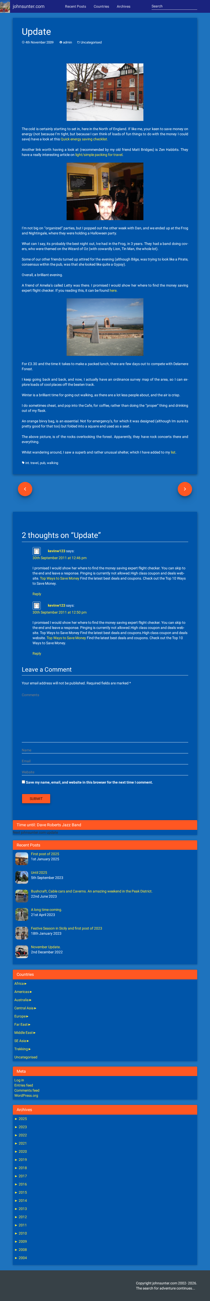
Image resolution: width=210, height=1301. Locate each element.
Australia (21, 1000)
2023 (20, 1127)
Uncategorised (91, 42)
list (173, 452)
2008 (20, 1250)
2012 (20, 1217)
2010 (20, 1233)
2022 (20, 1135)
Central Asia (24, 1008)
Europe (20, 1016)
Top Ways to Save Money (59, 578)
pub (42, 463)
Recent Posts (75, 6)
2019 (20, 1160)
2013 (20, 1209)
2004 (20, 1258)
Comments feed (26, 1090)
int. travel (31, 463)
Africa (19, 983)
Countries (101, 6)
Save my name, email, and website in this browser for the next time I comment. (89, 782)
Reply (37, 594)
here (113, 290)
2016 (20, 1184)
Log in (19, 1080)
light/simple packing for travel (98, 155)
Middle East (23, 1033)
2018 (20, 1168)
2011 (20, 1225)
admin (67, 42)
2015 (20, 1192)
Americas (21, 992)
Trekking (21, 1049)
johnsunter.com (29, 6)
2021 (20, 1143)
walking (52, 463)
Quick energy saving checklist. (84, 139)
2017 (20, 1176)
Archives (123, 6)
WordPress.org (26, 1095)
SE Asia (20, 1041)
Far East (21, 1024)
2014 (20, 1200)
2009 (20, 1241)
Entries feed (23, 1085)
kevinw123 (56, 551)
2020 (20, 1151)
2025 (20, 1119)
